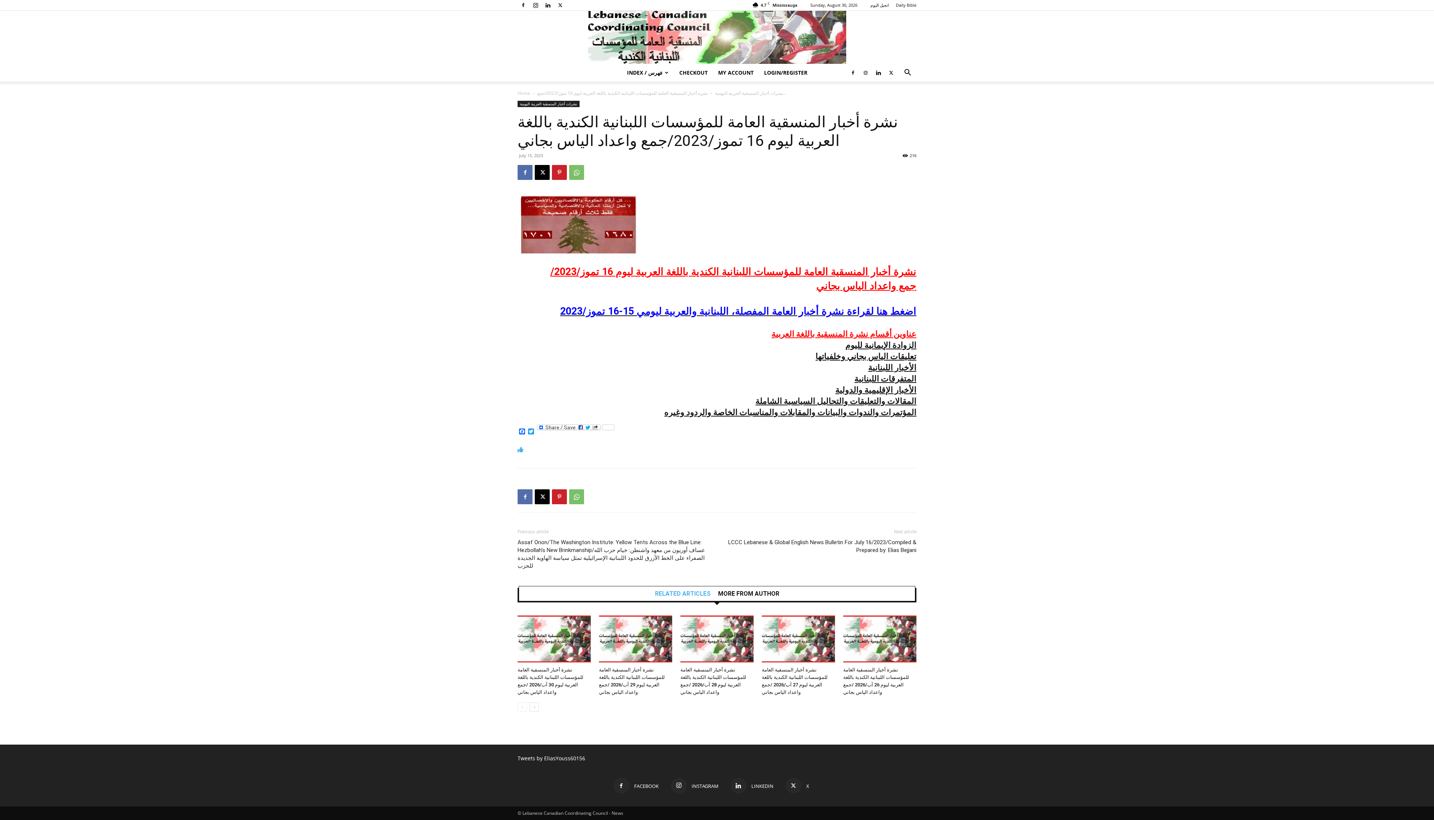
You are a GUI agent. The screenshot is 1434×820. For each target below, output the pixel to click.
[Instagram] (535, 5)
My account (736, 72)
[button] (907, 73)
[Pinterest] (559, 172)
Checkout (693, 72)
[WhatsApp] (576, 172)
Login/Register (785, 72)
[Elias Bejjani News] (717, 37)
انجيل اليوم (879, 5)
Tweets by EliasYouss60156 (551, 758)
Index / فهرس (644, 72)
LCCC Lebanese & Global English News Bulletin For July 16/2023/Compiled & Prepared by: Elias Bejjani (822, 546)
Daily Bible (906, 5)
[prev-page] (522, 707)
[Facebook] (523, 5)
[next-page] (534, 707)
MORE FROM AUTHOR (748, 594)
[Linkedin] (547, 5)
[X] (560, 5)
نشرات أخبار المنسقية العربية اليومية (749, 93)
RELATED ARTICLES (683, 594)
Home (524, 93)
